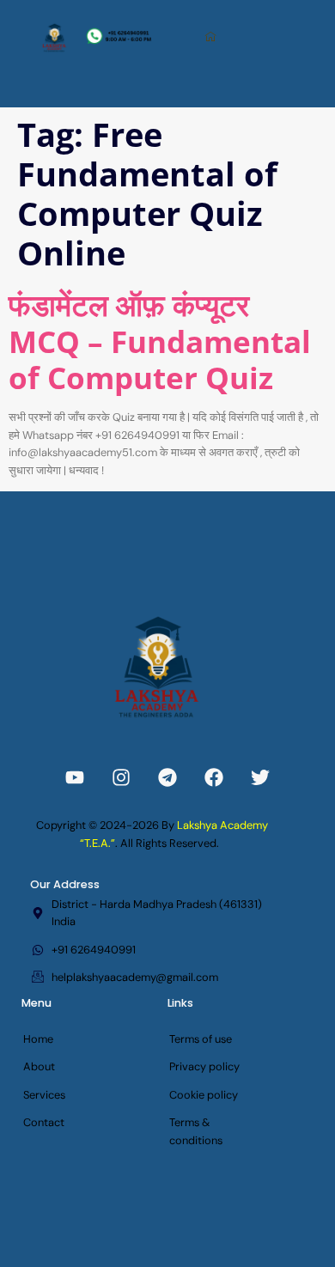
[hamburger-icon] (211, 37)
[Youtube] (74, 777)
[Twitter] (260, 777)
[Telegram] (167, 777)
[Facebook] (213, 777)
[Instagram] (121, 777)
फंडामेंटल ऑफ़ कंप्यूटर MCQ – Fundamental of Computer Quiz (160, 340)
